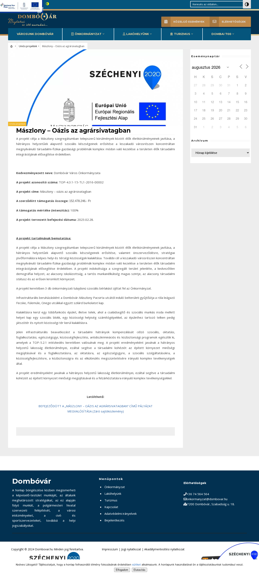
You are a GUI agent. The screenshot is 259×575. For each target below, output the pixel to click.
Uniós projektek (28, 46)
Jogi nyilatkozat (131, 549)
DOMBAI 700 (221, 34)
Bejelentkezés (114, 520)
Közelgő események (188, 21)
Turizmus (182, 34)
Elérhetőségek (234, 21)
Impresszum (110, 549)
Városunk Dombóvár (35, 34)
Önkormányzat (88, 34)
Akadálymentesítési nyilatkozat (164, 549)
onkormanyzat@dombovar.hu (207, 499)
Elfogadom (122, 569)
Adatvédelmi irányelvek (120, 514)
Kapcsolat (111, 507)
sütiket (136, 564)
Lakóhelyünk (137, 34)
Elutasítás (139, 569)
